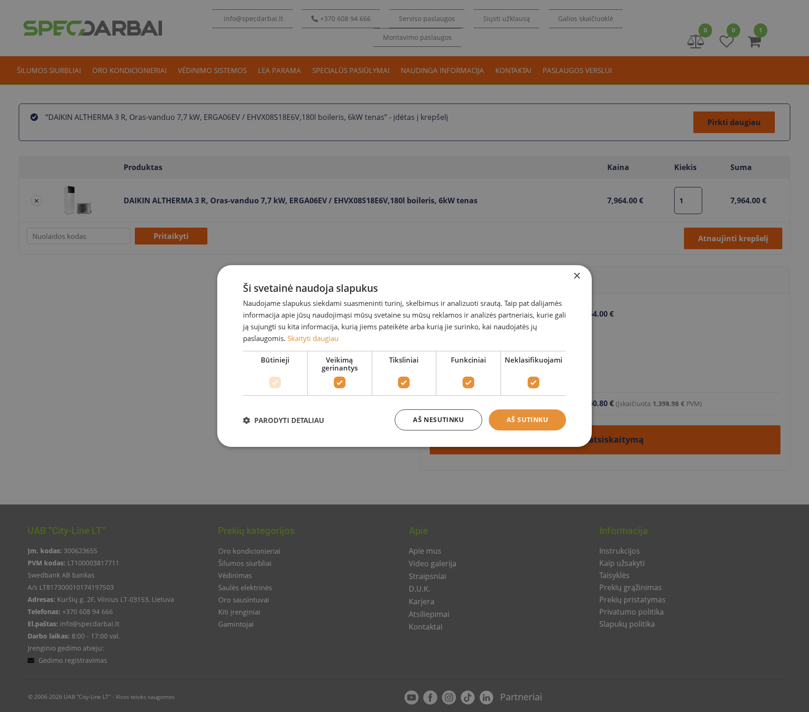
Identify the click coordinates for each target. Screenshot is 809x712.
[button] (283, 420)
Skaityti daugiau (312, 338)
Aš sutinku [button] (527, 419)
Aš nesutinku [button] (438, 419)
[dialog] (404, 356)
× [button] (576, 276)
